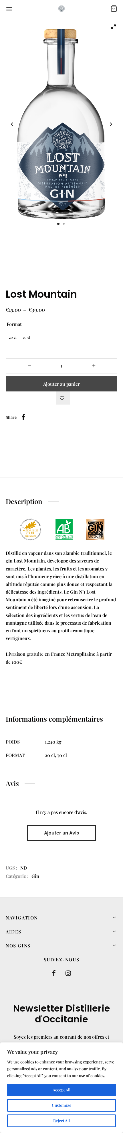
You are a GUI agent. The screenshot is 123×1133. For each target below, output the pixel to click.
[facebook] (54, 973)
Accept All (61, 1090)
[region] (61, 1087)
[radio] (13, 337)
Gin (35, 876)
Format (14, 324)
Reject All (61, 1120)
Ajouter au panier (61, 384)
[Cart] (113, 8)
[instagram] (68, 973)
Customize (61, 1105)
